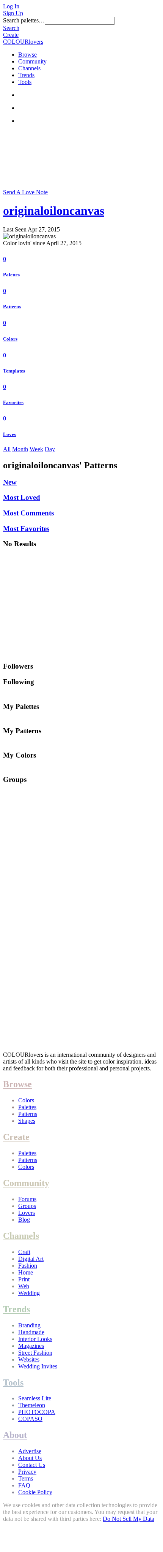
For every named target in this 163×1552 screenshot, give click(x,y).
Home (25, 1272)
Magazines (31, 1346)
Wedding (29, 1293)
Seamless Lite (34, 1398)
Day (50, 449)
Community (32, 61)
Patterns (12, 306)
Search (11, 28)
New (10, 482)
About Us (30, 1458)
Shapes (26, 1121)
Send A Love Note (25, 192)
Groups (27, 1206)
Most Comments (28, 513)
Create (11, 35)
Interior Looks (35, 1339)
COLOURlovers (23, 41)
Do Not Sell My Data (128, 1519)
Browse (27, 54)
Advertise (29, 1451)
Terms (25, 1478)
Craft (24, 1252)
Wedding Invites (37, 1366)
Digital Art (31, 1259)
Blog (24, 1219)
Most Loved (21, 497)
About (15, 1435)
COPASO (30, 1419)
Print (24, 1279)
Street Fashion (35, 1352)
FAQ (24, 1485)
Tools (24, 82)
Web (23, 1286)
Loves (9, 434)
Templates (14, 371)
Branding (29, 1325)
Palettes (11, 274)
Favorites (13, 402)
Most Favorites (26, 529)
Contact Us (31, 1465)
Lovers (26, 1213)
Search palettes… (24, 20)
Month (20, 449)
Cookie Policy (35, 1492)
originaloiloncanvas (53, 210)
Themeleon (31, 1405)
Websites (28, 1359)
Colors (10, 339)
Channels (29, 68)
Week (36, 449)
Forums (27, 1199)
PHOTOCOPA (36, 1412)
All (7, 449)
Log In (11, 6)
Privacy (27, 1471)
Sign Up (13, 13)
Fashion (27, 1265)
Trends (26, 75)
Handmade (31, 1332)
